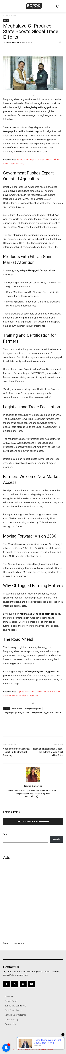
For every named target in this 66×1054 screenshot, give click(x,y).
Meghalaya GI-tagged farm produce (46, 712)
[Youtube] (31, 984)
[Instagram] (38, 797)
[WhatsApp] (27, 49)
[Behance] (28, 797)
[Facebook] (6, 49)
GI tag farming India (33, 709)
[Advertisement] (33, 902)
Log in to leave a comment (33, 821)
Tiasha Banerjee (12, 42)
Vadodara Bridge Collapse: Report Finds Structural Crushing (16, 752)
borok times (17, 709)
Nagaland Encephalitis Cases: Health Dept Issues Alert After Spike (48, 752)
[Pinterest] (20, 49)
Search (6, 834)
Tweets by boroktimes (14, 943)
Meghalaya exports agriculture (16, 712)
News (13, 15)
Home (5, 15)
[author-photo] (33, 781)
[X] (13, 49)
